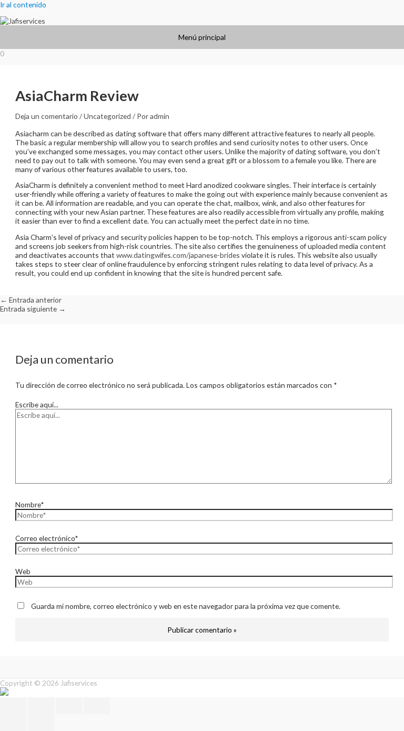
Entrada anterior (31, 299)
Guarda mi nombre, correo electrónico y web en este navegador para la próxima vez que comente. (185, 606)
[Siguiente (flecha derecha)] (41, 722)
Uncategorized (107, 116)
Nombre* (29, 504)
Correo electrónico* (46, 538)
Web (23, 571)
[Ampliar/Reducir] (13, 705)
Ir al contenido (23, 4)
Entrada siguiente (33, 308)
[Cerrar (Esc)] (97, 705)
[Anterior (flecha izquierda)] (13, 722)
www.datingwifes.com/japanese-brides (178, 255)
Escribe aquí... (36, 404)
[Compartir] (69, 705)
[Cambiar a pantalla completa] (41, 705)
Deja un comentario (46, 116)
